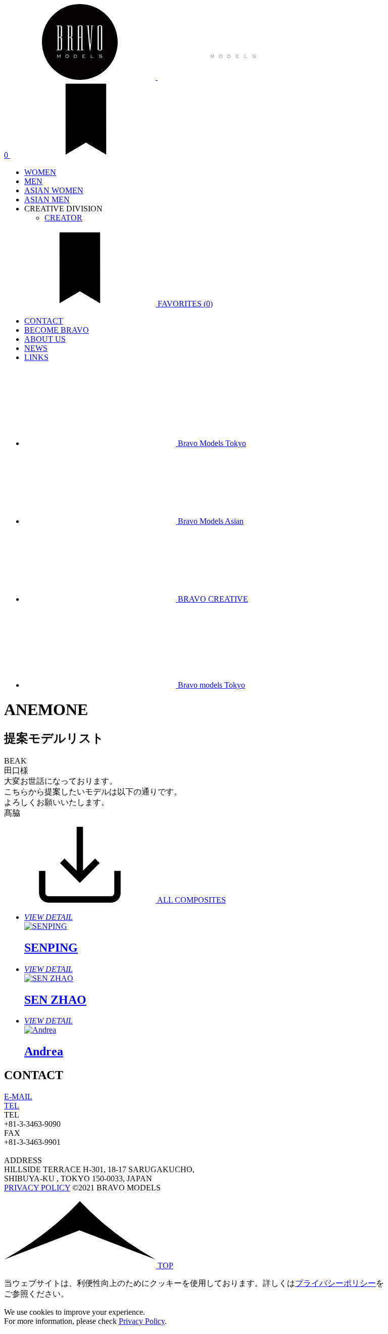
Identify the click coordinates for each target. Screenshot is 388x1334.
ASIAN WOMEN (53, 190)
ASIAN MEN (47, 199)
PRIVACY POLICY (37, 1187)
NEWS (35, 348)
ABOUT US (45, 339)
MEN (33, 181)
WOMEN (40, 172)
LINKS (36, 357)
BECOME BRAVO (56, 330)
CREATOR (63, 217)
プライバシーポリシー (335, 1283)
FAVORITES (184, 303)
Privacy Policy (142, 1321)
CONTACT (43, 321)
